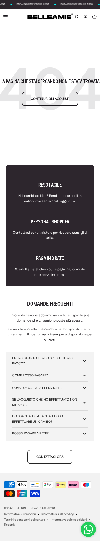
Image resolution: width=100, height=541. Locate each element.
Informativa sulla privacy (57, 514)
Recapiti (9, 525)
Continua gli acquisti (50, 98)
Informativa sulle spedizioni (69, 520)
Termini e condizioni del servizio (24, 520)
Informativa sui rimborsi (20, 514)
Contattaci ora (50, 457)
